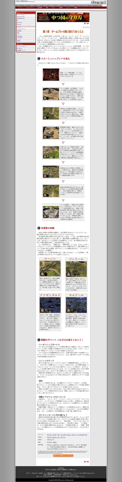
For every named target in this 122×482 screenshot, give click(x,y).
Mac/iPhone (53, 469)
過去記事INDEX (21, 18)
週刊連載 (19, 30)
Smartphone (51, 5)
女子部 (58, 5)
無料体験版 (19, 36)
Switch (45, 5)
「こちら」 (72, 474)
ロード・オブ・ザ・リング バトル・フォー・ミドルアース (67, 435)
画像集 (18, 40)
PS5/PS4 (39, 5)
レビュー (19, 34)
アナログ (85, 5)
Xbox (32, 5)
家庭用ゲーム (65, 469)
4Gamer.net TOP (20, 16)
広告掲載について (21, 50)
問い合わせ (19, 48)
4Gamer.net (61, 468)
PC (25, 5)
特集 (18, 32)
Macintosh (19, 22)
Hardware (72, 5)
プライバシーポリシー (22, 46)
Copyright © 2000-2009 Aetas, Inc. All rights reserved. (61, 480)
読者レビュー (73, 469)
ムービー (19, 38)
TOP (19, 5)
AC (78, 5)
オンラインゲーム (21, 28)
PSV (92, 5)
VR (65, 5)
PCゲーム (47, 469)
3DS (99, 5)
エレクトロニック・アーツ (56, 437)
